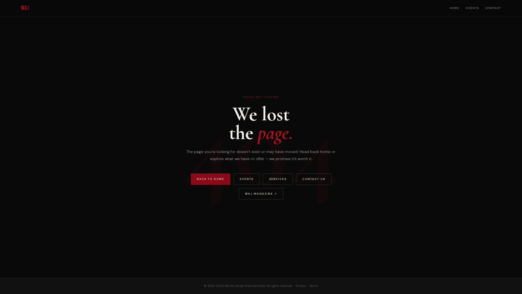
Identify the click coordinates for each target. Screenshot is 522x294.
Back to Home (210, 179)
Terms (313, 286)
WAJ (25, 8)
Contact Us (313, 179)
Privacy (301, 286)
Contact (493, 8)
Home (454, 8)
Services (278, 179)
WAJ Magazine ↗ (261, 193)
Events (472, 8)
